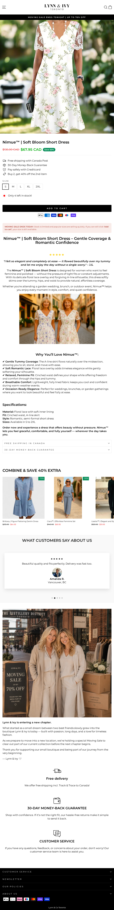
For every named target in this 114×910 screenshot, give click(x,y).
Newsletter (12, 879)
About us (10, 894)
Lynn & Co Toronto (57, 907)
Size (6, 181)
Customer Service (17, 871)
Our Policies (13, 886)
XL (28, 186)
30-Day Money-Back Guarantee (29, 450)
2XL (38, 186)
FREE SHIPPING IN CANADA (24, 443)
